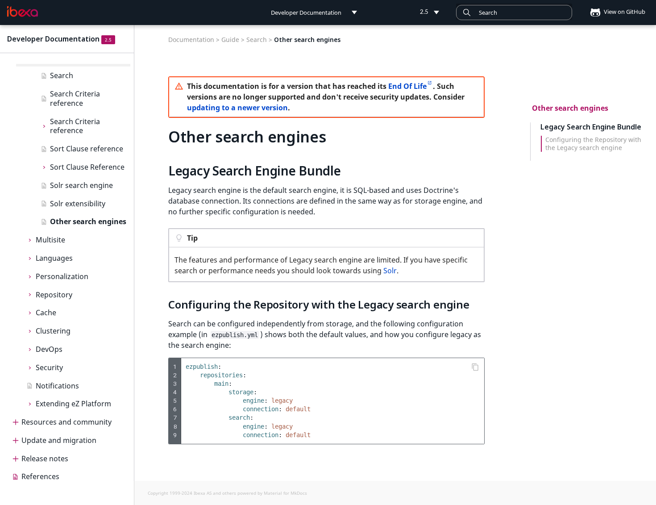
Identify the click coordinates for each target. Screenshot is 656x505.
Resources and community (66, 422)
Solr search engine (81, 185)
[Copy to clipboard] (475, 367)
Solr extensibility (77, 204)
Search (61, 75)
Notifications (57, 386)
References (40, 476)
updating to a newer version (237, 108)
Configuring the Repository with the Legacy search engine (593, 144)
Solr (390, 270)
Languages (54, 258)
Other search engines (88, 221)
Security (49, 367)
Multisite (50, 240)
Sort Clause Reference (87, 167)
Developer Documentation (53, 39)
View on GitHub (623, 12)
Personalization (62, 276)
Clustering (53, 331)
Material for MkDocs (285, 493)
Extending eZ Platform (73, 404)
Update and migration (58, 440)
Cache (46, 312)
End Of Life (407, 86)
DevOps (49, 349)
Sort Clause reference (86, 149)
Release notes (44, 458)
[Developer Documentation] (23, 12)
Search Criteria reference (75, 98)
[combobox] (514, 12)
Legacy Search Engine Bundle (590, 127)
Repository (54, 295)
